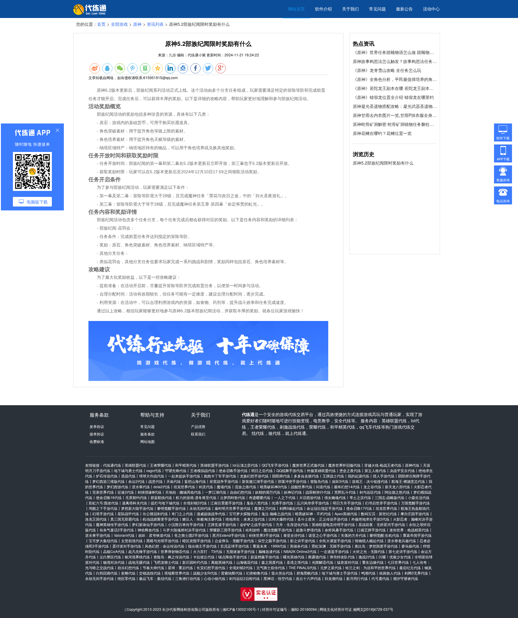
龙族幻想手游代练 (254, 475)
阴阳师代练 (281, 475)
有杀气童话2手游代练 (117, 529)
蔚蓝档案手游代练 (265, 556)
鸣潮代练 (368, 572)
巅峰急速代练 (269, 551)
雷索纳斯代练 (232, 572)
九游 (172, 54)
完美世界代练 (103, 492)
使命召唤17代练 (359, 508)
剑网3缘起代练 (291, 508)
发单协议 (97, 426)
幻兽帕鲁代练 (257, 572)
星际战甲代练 (128, 513)
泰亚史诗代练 (294, 535)
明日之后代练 (262, 470)
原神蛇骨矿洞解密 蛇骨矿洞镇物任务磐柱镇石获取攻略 (395, 124)
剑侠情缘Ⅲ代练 (150, 492)
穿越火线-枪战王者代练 (382, 465)
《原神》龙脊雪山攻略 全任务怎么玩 (387, 70)
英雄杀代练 (299, 545)
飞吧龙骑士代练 (166, 562)
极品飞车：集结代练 (155, 578)
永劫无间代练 (200, 508)
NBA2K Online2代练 (300, 551)
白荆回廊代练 (107, 572)
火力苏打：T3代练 (207, 551)
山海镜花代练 (247, 562)
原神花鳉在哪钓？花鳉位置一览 (382, 133)
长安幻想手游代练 (211, 567)
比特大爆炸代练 (281, 518)
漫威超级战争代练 (211, 513)
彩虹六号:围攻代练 (103, 502)
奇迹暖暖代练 (259, 497)
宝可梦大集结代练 (103, 540)
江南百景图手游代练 (226, 502)
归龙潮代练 (334, 578)
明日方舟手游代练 (347, 502)
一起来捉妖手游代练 (184, 475)
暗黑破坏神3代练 (273, 486)
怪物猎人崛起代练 (369, 540)
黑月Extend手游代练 (228, 535)
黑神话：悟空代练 (277, 578)
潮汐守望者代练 (405, 578)
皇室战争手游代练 (224, 481)
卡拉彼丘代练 (204, 556)
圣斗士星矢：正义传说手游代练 (322, 518)
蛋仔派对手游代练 (126, 545)
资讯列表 (155, 24)
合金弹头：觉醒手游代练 (234, 540)
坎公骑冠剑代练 (155, 513)
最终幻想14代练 (347, 486)
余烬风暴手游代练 (339, 529)
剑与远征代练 (370, 492)
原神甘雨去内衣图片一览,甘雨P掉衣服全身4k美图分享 (395, 115)
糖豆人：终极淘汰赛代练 (202, 518)
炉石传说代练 (107, 475)
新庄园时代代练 (194, 562)
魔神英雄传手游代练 (112, 524)
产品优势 (198, 426)
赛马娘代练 (410, 545)
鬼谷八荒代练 (257, 502)
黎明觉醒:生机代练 (384, 535)
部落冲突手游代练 (292, 481)
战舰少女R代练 (205, 572)
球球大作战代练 (151, 475)
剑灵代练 (206, 486)
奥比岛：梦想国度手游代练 (376, 545)
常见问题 (377, 9)
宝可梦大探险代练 (243, 513)
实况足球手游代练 (234, 545)
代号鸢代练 (380, 578)
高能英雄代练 (222, 562)
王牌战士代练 (333, 475)
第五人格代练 (375, 470)
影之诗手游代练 (302, 540)
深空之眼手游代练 (272, 540)
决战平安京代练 (402, 470)
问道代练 (323, 486)
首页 (101, 24)
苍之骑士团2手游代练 (191, 535)
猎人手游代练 (383, 475)
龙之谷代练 (372, 486)
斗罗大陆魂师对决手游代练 (184, 529)
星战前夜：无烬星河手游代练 (382, 524)
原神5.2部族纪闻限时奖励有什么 (383, 163)
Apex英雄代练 (346, 513)
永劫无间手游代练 (99, 578)
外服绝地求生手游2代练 (370, 518)
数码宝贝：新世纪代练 (379, 513)
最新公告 (404, 9)
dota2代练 (161, 486)
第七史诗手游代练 (403, 551)
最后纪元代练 (410, 567)
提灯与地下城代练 (165, 502)
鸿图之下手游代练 (103, 508)
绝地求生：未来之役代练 (245, 518)
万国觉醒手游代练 (415, 502)
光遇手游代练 (282, 502)
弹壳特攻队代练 (342, 556)
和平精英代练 (186, 465)
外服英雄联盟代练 (321, 470)
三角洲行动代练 (187, 578)
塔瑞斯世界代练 (176, 572)
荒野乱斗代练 (345, 492)
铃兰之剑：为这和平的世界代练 (370, 567)
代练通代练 (112, 465)
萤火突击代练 (282, 572)
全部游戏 (119, 24)
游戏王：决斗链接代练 (370, 481)
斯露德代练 (317, 556)
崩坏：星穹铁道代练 (154, 535)
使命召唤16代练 (109, 497)
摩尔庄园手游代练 (414, 513)
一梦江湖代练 (215, 492)
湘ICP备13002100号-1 (240, 609)
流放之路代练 (245, 486)
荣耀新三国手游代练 (226, 529)
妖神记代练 (293, 492)
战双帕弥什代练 (318, 492)
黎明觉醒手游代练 (171, 508)
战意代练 (155, 481)
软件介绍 (323, 9)
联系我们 (198, 433)
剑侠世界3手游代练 (264, 535)
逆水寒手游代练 (97, 535)
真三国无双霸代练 (124, 518)
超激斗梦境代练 (308, 529)
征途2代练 (126, 492)
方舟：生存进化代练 (292, 524)
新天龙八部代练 (397, 486)
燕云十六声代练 (308, 578)
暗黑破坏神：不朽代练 (313, 513)
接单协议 (97, 433)
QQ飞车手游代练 (275, 465)
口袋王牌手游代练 (371, 529)
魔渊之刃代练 (265, 508)
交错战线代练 (150, 572)
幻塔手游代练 (103, 513)
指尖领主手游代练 (202, 545)
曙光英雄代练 (294, 556)
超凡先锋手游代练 (142, 551)
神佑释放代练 (148, 529)
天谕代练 (173, 481)
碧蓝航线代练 (161, 497)
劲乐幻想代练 (128, 567)
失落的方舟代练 (353, 535)
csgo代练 (153, 470)
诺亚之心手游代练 (322, 535)
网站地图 (147, 441)
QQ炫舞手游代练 (289, 470)
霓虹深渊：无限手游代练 (331, 545)
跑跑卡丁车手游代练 (220, 475)
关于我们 (350, 9)
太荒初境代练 (132, 540)
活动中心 (431, 9)
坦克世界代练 (184, 486)
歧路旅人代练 (390, 572)
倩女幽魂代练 (335, 497)
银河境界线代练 (137, 556)
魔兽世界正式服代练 (308, 465)
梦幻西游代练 (117, 486)
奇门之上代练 (182, 513)
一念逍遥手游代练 (334, 551)
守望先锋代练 (175, 470)
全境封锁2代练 (195, 502)
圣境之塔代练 (297, 562)
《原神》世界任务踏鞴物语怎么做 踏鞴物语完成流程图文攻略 (395, 52)
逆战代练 (128, 475)
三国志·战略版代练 (389, 497)
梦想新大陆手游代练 (137, 508)
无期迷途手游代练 (240, 551)
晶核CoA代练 (114, 551)
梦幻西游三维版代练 (108, 481)
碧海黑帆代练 (307, 572)
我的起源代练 (358, 475)
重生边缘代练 (373, 562)
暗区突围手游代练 (196, 540)
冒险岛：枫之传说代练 (171, 556)
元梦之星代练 (331, 567)
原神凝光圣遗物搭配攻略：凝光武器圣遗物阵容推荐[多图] (395, 106)
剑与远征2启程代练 (244, 578)
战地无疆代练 (139, 562)
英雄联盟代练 (135, 465)
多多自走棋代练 (306, 475)
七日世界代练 (398, 562)
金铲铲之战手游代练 (256, 524)
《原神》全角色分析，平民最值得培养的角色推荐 (395, 79)
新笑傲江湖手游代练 (258, 481)
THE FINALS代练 (303, 567)
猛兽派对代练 (348, 562)
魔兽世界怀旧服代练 (344, 465)
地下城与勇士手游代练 (340, 572)
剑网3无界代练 (416, 572)
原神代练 (412, 465)
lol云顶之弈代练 (245, 465)
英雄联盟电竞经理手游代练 (333, 524)
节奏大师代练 (153, 567)
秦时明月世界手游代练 (233, 508)
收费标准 (97, 441)
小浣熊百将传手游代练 (186, 524)
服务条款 (147, 433)
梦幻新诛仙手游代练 (148, 524)
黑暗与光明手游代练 (162, 540)
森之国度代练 (272, 562)
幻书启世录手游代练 (381, 502)
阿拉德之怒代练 (397, 492)
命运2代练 (136, 481)
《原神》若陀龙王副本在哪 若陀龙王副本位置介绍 (395, 88)
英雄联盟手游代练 (214, 465)
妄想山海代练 (195, 481)
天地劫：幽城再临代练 (183, 492)
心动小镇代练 (214, 578)
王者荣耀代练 (160, 465)
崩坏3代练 (340, 481)
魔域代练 (224, 486)
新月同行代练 (357, 578)
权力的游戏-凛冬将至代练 (196, 497)
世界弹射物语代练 (175, 551)
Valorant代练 (124, 535)
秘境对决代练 (114, 562)
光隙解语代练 (322, 562)
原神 (137, 24)
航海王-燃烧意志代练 (408, 481)
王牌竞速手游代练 (221, 524)
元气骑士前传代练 (270, 567)
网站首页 (296, 9)
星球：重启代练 (180, 567)
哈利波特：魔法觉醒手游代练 (269, 529)
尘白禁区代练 (110, 556)
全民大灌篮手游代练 (335, 540)
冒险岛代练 (319, 481)
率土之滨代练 (360, 497)
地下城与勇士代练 (128, 470)
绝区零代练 (126, 578)
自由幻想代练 (241, 492)
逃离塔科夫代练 (134, 502)
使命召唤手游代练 (233, 470)
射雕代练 (128, 572)
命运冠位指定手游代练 (325, 508)
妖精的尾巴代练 (267, 492)
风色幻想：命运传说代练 (164, 545)
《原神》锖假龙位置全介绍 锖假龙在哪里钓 (393, 97)
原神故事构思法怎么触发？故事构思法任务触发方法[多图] (395, 61)
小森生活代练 (419, 497)
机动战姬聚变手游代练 (161, 518)
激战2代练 (367, 556)
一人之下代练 (285, 497)
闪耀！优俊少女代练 (395, 556)
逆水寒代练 (141, 486)
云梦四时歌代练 (232, 497)
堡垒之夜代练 (350, 470)
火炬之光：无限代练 (369, 551)
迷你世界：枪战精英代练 (409, 529)
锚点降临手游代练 (232, 556)
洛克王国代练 (96, 518)
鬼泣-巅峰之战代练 (276, 513)
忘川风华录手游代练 (313, 502)
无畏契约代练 (136, 497)
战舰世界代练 (301, 486)
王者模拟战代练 (202, 470)
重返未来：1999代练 (269, 545)
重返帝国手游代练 (417, 535)
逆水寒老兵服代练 (401, 540)
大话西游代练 (310, 497)
